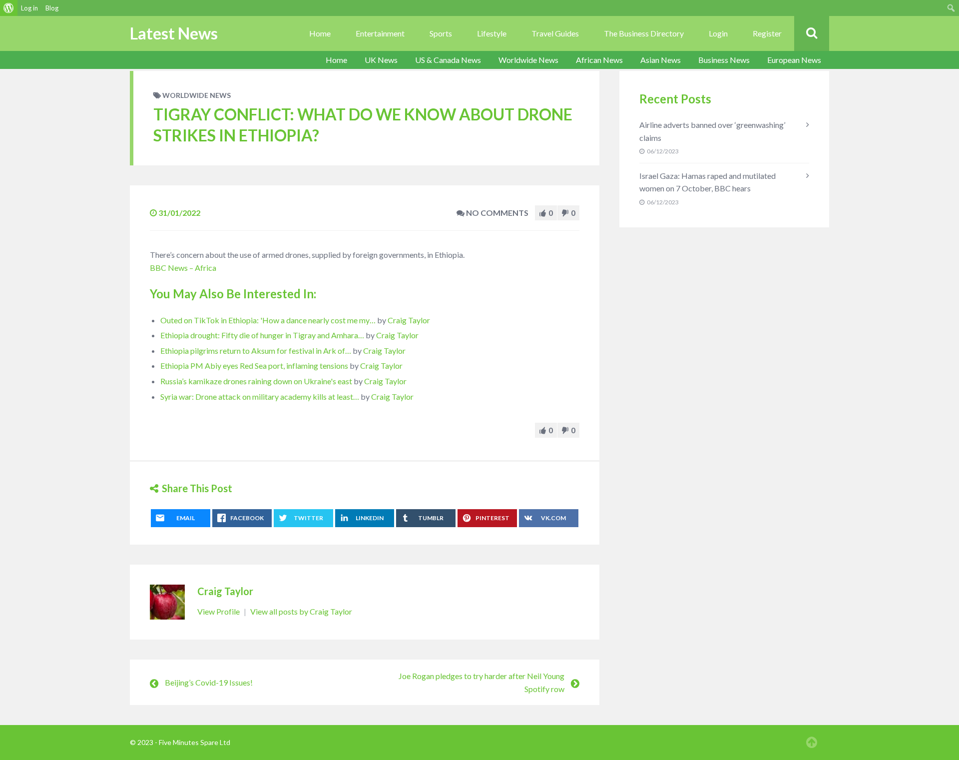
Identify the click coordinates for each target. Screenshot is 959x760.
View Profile (219, 611)
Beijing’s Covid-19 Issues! (209, 682)
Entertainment (380, 33)
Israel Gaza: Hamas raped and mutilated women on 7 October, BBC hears (707, 182)
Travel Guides (555, 33)
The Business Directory (644, 33)
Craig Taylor (409, 320)
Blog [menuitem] (51, 8)
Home (320, 33)
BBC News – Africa (183, 267)
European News (794, 59)
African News (599, 59)
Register (767, 33)
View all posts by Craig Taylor (301, 611)
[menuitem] (8, 8)
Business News (724, 59)
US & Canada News (448, 59)
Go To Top (811, 742)
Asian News (660, 59)
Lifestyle (491, 33)
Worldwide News (528, 59)
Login (718, 33)
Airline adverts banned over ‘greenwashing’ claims (712, 131)
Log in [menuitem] (29, 8)
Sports (441, 33)
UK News (381, 59)
